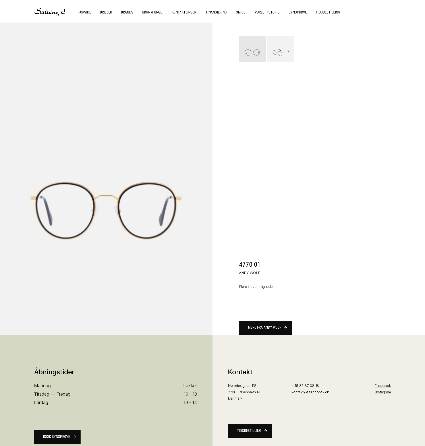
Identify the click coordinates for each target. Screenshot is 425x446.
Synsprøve (298, 12)
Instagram (383, 392)
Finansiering (216, 12)
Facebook (383, 385)
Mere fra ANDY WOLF (268, 327)
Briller (106, 12)
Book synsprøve (60, 437)
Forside (84, 12)
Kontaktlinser (184, 12)
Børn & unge (152, 12)
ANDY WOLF (249, 273)
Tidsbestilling (328, 12)
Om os (240, 12)
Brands (127, 12)
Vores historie (267, 12)
